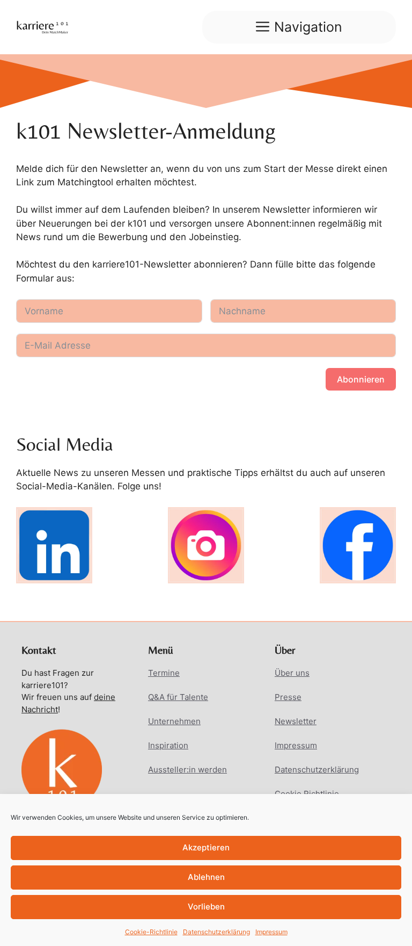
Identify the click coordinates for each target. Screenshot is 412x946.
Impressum (271, 932)
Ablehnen (206, 877)
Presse (288, 697)
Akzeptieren (206, 847)
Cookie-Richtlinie (151, 932)
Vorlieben (206, 906)
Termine (164, 673)
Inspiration (168, 745)
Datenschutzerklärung (216, 932)
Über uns (292, 673)
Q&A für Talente (178, 697)
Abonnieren (361, 379)
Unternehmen (174, 721)
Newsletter (296, 721)
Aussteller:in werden (187, 769)
